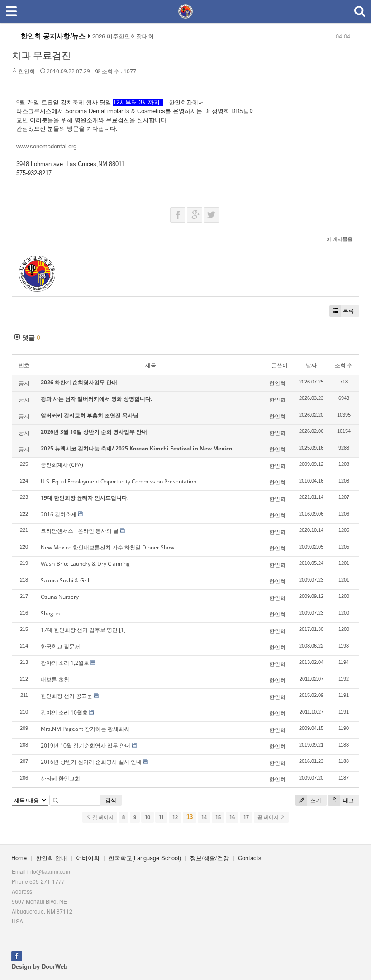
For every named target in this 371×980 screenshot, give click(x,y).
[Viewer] (75, 145)
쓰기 (315, 800)
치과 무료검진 (41, 55)
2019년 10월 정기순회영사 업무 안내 (85, 745)
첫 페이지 (102, 817)
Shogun (50, 613)
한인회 (27, 71)
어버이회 (88, 857)
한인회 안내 (51, 857)
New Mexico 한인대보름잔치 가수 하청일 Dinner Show (107, 547)
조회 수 (343, 365)
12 (175, 817)
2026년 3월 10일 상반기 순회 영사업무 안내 (94, 432)
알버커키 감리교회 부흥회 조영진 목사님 (89, 415)
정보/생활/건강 (209, 857)
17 (246, 817)
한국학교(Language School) (145, 857)
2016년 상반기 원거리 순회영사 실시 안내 (91, 762)
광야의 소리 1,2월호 (65, 663)
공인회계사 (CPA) (62, 465)
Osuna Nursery (60, 597)
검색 (110, 800)
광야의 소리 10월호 (64, 712)
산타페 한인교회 (60, 778)
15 (218, 817)
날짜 (311, 365)
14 (204, 817)
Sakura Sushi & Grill (65, 580)
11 (161, 817)
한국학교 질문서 (60, 646)
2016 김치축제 (58, 514)
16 (232, 817)
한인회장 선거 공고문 (66, 696)
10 (147, 817)
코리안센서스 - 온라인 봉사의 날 (80, 531)
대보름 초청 (55, 679)
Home (19, 857)
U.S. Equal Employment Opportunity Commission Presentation (118, 481)
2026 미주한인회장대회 (123, 36)
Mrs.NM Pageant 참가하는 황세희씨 (85, 729)
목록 (348, 311)
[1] (122, 630)
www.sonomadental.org (46, 146)
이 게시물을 (339, 239)
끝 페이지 (268, 817)
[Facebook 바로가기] (16, 955)
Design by (39, 966)
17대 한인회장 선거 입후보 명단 (79, 630)
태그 (348, 800)
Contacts (250, 857)
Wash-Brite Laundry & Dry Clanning (85, 564)
